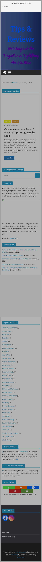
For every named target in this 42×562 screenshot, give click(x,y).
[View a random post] (37, 72)
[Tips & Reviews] (4, 72)
